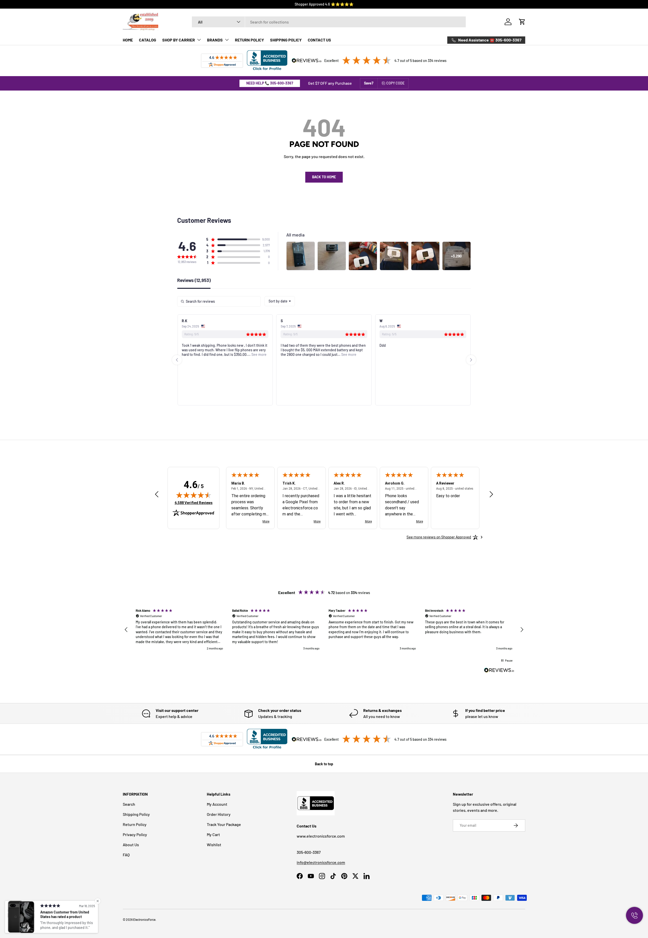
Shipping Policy (136, 814)
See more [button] (259, 354)
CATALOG (147, 39)
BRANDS (215, 39)
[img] (193, 495)
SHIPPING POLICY (286, 39)
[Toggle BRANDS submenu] (227, 40)
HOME (128, 39)
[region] (324, 629)
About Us (131, 844)
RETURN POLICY (249, 39)
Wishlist (214, 844)
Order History (219, 814)
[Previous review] (156, 494)
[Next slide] (471, 360)
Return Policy (135, 824)
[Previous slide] (177, 360)
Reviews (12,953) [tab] (194, 280)
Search (129, 804)
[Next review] (491, 494)
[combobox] (329, 21)
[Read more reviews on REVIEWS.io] (499, 671)
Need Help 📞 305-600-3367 (269, 83)
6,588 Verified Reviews (194, 502)
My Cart (213, 834)
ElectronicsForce (144, 919)
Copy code (395, 83)
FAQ (126, 854)
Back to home (324, 177)
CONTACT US (319, 39)
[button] (522, 21)
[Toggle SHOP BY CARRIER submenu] (199, 40)
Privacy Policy (135, 834)
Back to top (324, 764)
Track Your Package (224, 824)
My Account (217, 804)
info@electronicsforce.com (321, 862)
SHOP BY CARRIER (178, 39)
